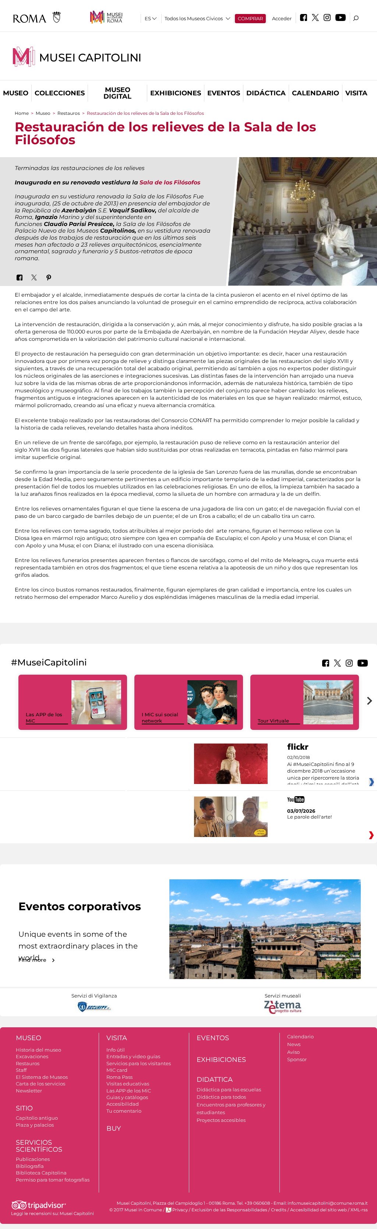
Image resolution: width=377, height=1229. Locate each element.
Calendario (315, 93)
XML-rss (359, 1209)
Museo (15, 93)
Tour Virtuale (273, 721)
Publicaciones (33, 1159)
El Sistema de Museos (42, 1077)
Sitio (24, 1108)
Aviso (293, 1052)
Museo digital (117, 93)
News (293, 1044)
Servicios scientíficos (39, 1146)
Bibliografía (30, 1166)
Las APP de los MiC (128, 1091)
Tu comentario (123, 1111)
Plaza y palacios (35, 1125)
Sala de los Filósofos (170, 182)
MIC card (116, 1070)
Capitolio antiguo (37, 1118)
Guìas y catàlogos (127, 1097)
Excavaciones (32, 1056)
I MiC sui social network (160, 717)
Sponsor (297, 1059)
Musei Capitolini (90, 57)
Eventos (223, 93)
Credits (278, 1209)
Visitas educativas (127, 1084)
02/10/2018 (323, 771)
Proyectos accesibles (221, 1120)
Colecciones (60, 93)
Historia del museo (38, 1050)
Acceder (282, 18)
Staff (21, 1070)
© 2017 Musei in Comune (135, 1209)
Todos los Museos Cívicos (194, 18)
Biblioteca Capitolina (41, 1173)
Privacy (180, 1209)
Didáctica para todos (221, 1097)
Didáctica (266, 93)
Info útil (115, 1050)
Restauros (68, 113)
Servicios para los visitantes (138, 1063)
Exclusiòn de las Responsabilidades (229, 1209)
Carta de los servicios (40, 1084)
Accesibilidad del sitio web (318, 1209)
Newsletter (29, 1091)
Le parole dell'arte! (309, 817)
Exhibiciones (175, 93)
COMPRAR (250, 18)
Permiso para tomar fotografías (52, 1180)
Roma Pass (119, 1077)
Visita (356, 93)
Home (22, 113)
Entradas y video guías (133, 1056)
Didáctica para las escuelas (229, 1089)
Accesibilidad (122, 1104)
